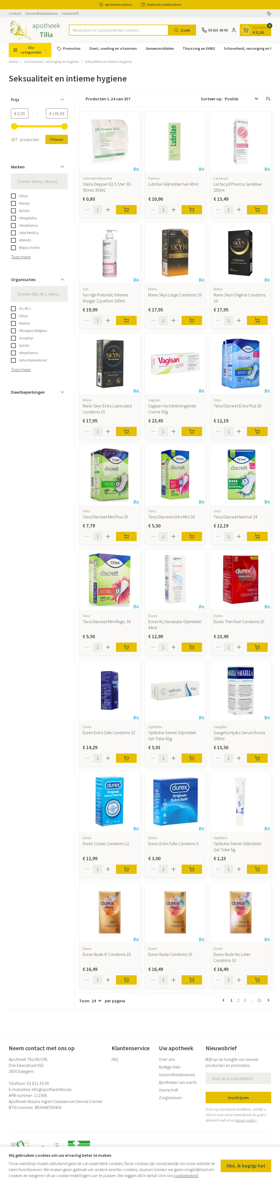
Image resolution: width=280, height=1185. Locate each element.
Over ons (167, 1059)
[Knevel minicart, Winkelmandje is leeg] (246, 30)
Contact (15, 13)
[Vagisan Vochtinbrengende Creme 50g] (175, 363)
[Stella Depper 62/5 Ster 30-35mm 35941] (109, 142)
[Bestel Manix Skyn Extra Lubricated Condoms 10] (126, 431)
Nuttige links (169, 1067)
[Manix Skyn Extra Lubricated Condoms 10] (109, 363)
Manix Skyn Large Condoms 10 (175, 294)
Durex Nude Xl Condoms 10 (107, 954)
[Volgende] (267, 1000)
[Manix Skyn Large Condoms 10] (175, 253)
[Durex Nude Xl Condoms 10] (109, 912)
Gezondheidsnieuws (41, 13)
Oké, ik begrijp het (246, 1166)
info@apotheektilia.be (52, 1089)
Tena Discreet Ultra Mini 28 (171, 516)
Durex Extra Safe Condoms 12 (109, 732)
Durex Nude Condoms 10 (170, 954)
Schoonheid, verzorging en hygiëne (51, 61)
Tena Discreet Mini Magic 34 (107, 621)
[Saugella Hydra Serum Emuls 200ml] (240, 690)
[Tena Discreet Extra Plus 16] (240, 363)
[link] (224, 1000)
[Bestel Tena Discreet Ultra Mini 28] (192, 536)
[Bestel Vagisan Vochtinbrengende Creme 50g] (192, 431)
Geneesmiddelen (160, 48)
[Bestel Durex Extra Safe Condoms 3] (192, 869)
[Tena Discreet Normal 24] (240, 474)
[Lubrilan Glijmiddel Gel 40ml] (175, 142)
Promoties (72, 48)
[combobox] (118, 30)
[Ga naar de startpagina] (36, 30)
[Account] (234, 30)
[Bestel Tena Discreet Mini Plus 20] (126, 536)
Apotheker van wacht (178, 1082)
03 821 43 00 (38, 1083)
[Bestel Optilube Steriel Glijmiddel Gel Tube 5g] (257, 869)
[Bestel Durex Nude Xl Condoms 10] (126, 980)
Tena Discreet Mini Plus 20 (105, 516)
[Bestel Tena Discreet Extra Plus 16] (257, 431)
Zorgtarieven (170, 1097)
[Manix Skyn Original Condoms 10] (240, 253)
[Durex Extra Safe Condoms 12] (109, 690)
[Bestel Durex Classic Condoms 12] (126, 869)
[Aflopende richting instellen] (268, 98)
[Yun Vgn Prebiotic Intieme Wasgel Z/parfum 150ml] (109, 253)
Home (13, 61)
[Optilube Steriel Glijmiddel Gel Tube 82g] (175, 690)
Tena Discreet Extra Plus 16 (237, 405)
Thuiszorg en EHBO (199, 48)
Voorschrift (70, 13)
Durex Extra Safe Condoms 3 (173, 843)
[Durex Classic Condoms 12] (109, 801)
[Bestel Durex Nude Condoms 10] (192, 980)
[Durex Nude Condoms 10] (175, 912)
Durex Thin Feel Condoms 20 (239, 621)
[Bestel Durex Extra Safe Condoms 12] (126, 758)
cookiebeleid (186, 1175)
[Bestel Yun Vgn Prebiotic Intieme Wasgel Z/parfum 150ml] (126, 320)
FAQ (115, 1059)
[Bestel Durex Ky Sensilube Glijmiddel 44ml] (192, 647)
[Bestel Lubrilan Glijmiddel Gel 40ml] (192, 209)
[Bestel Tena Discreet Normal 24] (257, 536)
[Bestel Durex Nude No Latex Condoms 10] (257, 980)
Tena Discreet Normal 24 (235, 516)
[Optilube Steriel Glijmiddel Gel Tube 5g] (240, 801)
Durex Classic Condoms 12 (106, 843)
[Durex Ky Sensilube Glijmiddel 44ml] (175, 579)
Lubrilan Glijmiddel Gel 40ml (173, 184)
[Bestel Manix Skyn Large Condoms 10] (192, 320)
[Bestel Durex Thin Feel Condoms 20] (257, 647)
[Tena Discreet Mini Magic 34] (109, 579)
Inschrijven (238, 1097)
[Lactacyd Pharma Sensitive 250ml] (240, 142)
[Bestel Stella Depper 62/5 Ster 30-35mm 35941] (126, 209)
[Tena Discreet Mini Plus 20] (109, 474)
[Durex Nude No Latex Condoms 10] (240, 912)
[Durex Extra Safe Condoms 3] (175, 801)
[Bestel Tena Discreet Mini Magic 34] (126, 647)
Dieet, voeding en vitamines (113, 48)
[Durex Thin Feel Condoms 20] (240, 579)
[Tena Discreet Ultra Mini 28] (175, 474)
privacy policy (245, 1120)
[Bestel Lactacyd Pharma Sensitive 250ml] (257, 209)
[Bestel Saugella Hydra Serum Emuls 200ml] (257, 758)
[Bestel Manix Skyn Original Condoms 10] (257, 320)
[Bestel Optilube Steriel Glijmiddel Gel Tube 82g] (192, 758)
